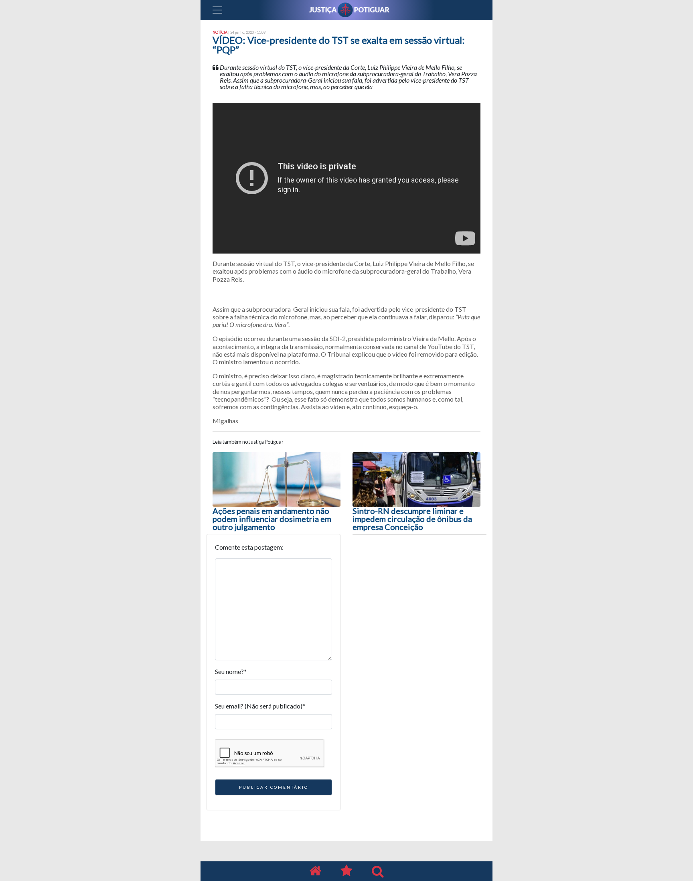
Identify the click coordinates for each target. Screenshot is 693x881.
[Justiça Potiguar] (315, 871)
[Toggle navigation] (217, 10)
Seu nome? (231, 671)
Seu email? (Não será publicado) (260, 706)
